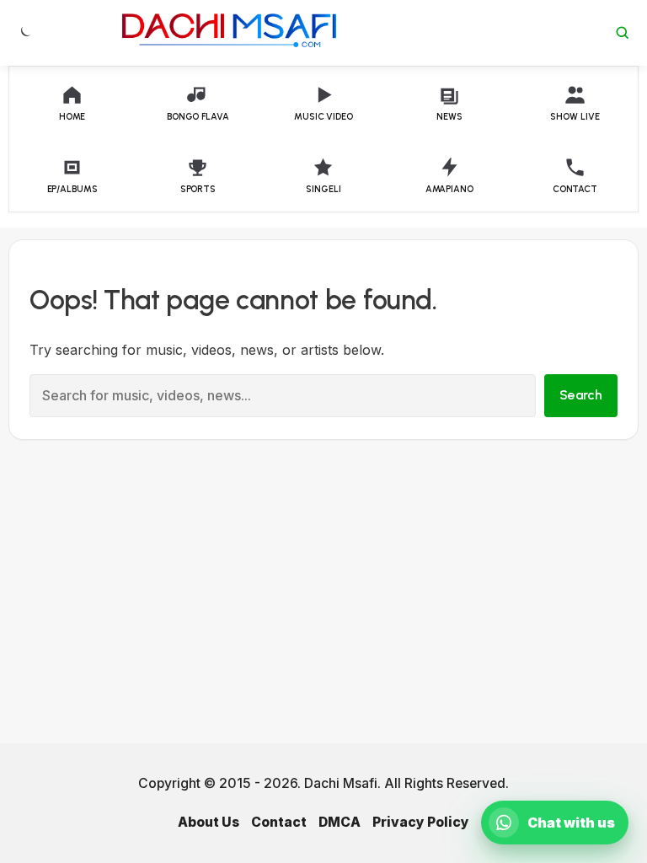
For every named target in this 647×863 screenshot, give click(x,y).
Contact (279, 822)
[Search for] (623, 33)
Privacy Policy (420, 822)
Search (580, 395)
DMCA (339, 822)
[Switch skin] (24, 33)
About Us (208, 822)
